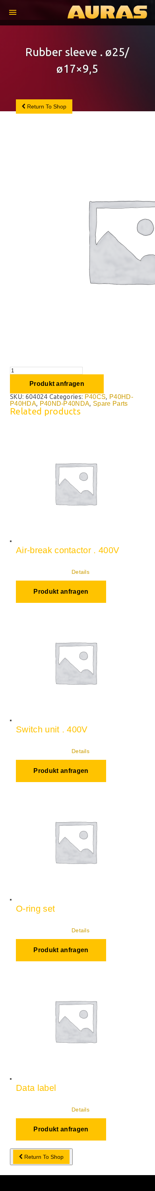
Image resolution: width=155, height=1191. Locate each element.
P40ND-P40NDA (65, 403)
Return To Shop (45, 106)
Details (80, 572)
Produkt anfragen (56, 383)
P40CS (95, 396)
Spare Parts (110, 403)
